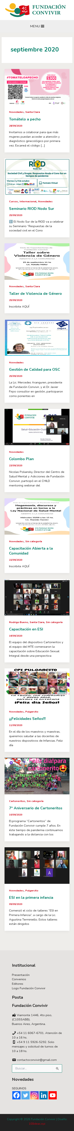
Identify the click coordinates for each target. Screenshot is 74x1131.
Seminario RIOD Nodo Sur (31, 208)
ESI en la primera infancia (31, 897)
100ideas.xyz (37, 1124)
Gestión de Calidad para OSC (34, 369)
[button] (35, 26)
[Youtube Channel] (53, 1095)
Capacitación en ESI (26, 629)
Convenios (19, 979)
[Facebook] (16, 1095)
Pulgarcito (31, 712)
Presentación (21, 975)
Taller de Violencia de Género (35, 293)
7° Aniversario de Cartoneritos (35, 808)
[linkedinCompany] (43, 1095)
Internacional (28, 201)
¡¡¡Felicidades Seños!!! (27, 718)
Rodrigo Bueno (18, 622)
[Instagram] (34, 1095)
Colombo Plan (21, 458)
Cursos (13, 201)
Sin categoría (33, 541)
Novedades (16, 112)
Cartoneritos (17, 801)
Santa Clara (32, 112)
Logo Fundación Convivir (28, 988)
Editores (17, 984)
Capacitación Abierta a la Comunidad (31, 551)
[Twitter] (25, 1095)
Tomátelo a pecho (25, 119)
